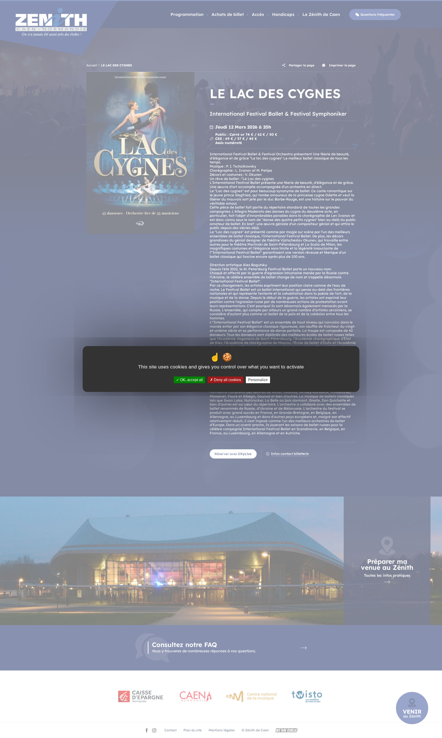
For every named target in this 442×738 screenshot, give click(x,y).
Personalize (258, 380)
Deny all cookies (227, 380)
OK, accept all (191, 380)
